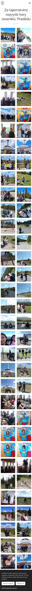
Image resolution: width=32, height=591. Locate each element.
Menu (29, 3)
